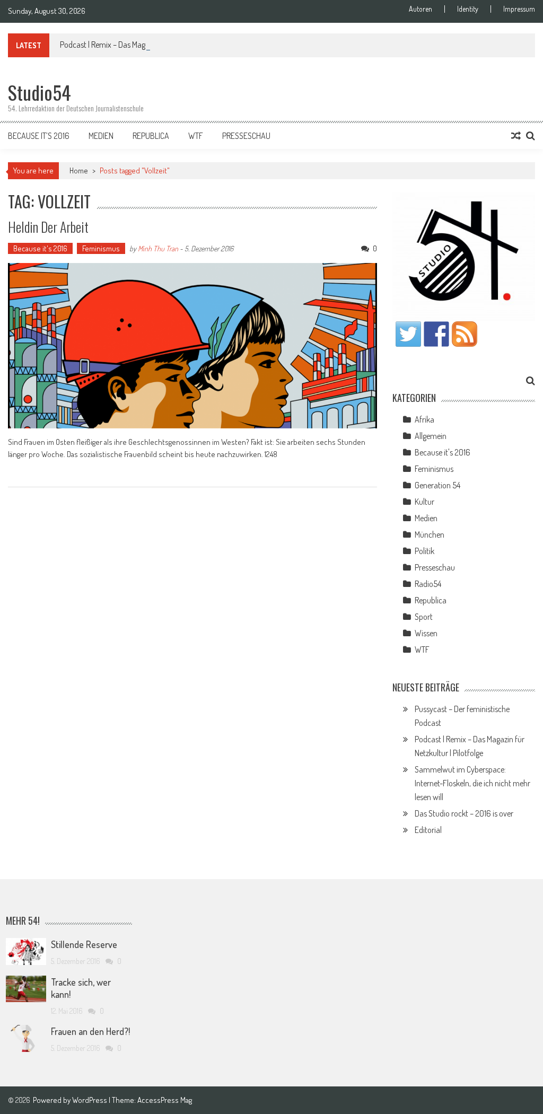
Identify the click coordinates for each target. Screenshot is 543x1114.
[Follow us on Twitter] (408, 334)
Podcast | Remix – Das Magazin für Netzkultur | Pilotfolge (150, 44)
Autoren (420, 9)
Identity (467, 9)
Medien (101, 135)
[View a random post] (516, 136)
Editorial (428, 829)
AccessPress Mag (164, 1100)
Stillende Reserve (84, 944)
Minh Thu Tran (158, 248)
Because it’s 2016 (38, 135)
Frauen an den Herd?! (90, 1031)
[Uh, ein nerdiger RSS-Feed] (464, 334)
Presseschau (246, 135)
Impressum (519, 9)
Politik (424, 551)
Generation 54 (437, 485)
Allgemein (430, 436)
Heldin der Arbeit (48, 226)
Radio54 (428, 583)
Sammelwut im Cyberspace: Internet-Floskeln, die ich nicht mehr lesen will (472, 783)
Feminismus (101, 248)
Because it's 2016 (40, 248)
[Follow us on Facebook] (436, 334)
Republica (151, 135)
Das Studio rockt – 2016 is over (464, 813)
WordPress (90, 1100)
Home (78, 170)
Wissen (426, 633)
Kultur (424, 501)
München (429, 534)
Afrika (424, 419)
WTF (195, 135)
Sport (424, 616)
